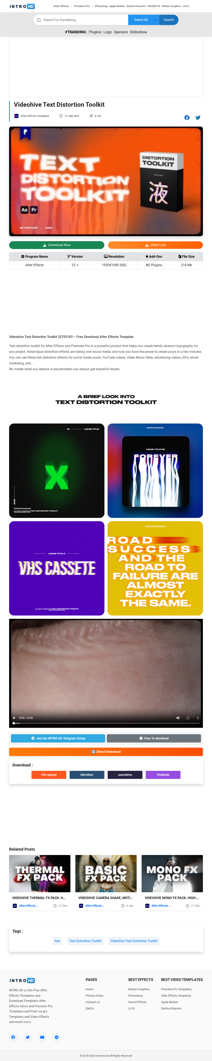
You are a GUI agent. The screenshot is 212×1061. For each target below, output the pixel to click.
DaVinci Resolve (171, 1008)
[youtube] (42, 1037)
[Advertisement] (106, 68)
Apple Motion (169, 1002)
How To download (156, 738)
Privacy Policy (95, 995)
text (57, 941)
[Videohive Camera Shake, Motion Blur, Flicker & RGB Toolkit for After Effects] (106, 873)
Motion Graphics (139, 989)
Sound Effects (137, 1002)
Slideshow (138, 32)
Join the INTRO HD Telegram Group (60, 738)
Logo (108, 32)
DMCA (90, 1008)
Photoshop (135, 995)
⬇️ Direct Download (106, 752)
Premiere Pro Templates (176, 989)
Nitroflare (87, 774)
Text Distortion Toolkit (85, 941)
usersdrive (125, 774)
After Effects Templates (35, 115)
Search (169, 20)
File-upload (49, 774)
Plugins (95, 32)
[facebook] (13, 1037)
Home (89, 989)
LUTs (131, 1008)
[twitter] (28, 1037)
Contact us (93, 1002)
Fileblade (163, 774)
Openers (121, 32)
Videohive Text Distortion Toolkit (134, 941)
